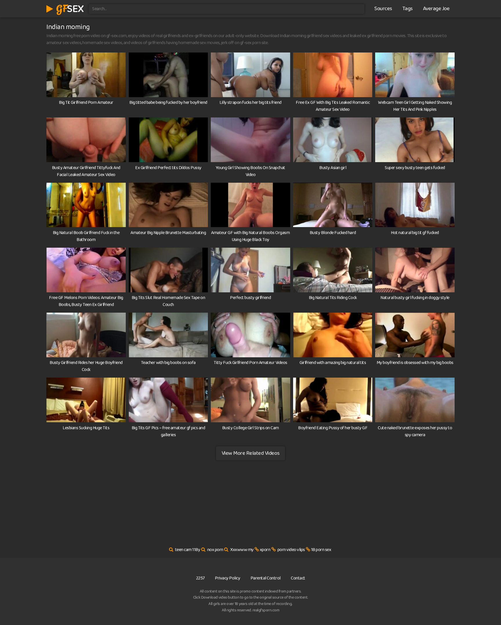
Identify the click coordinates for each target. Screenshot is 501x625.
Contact (298, 578)
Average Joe (436, 8)
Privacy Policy (227, 578)
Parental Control (266, 578)
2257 (200, 578)
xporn (265, 549)
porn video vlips (291, 549)
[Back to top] (485, 606)
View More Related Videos (250, 453)
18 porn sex (321, 549)
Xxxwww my (242, 549)
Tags (407, 8)
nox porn (215, 549)
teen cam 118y (187, 549)
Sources (383, 8)
